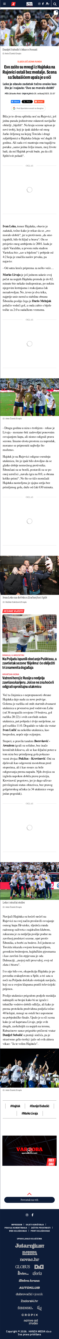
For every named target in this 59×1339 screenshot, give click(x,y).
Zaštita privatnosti (41, 1228)
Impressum (16, 1225)
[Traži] (55, 4)
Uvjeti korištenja (35, 1225)
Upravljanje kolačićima (29, 1239)
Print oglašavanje (40, 1231)
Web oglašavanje (18, 1231)
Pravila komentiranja (16, 1228)
